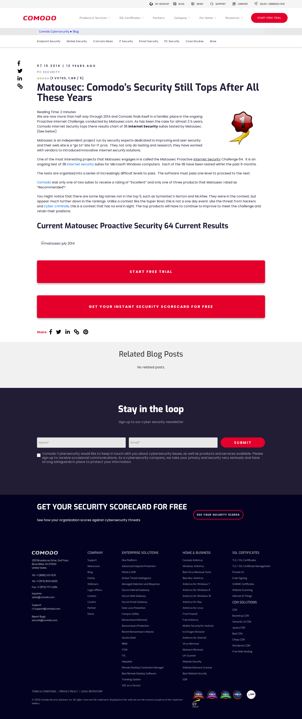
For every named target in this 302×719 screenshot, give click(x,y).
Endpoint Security (49, 41)
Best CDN (237, 633)
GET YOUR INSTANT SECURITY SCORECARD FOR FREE (151, 306)
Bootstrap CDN (240, 615)
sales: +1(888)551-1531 (272, 4)
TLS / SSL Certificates (244, 560)
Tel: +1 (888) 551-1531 (44, 575)
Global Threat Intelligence (136, 578)
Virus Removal (191, 643)
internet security (80, 164)
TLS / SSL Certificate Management (251, 566)
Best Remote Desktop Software (139, 673)
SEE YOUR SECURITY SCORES (218, 514)
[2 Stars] (40, 78)
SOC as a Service (131, 685)
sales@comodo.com (43, 597)
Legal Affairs (95, 590)
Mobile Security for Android (198, 625)
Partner (92, 608)
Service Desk (129, 637)
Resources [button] (232, 18)
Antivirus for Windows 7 (196, 584)
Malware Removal (193, 649)
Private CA (238, 572)
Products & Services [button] (93, 18)
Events (91, 578)
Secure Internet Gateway (135, 590)
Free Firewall (190, 614)
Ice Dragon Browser (194, 631)
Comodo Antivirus (193, 560)
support (221, 4)
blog (181, 4)
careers (243, 4)
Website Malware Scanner (197, 667)
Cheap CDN (238, 639)
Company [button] (181, 18)
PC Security (172, 41)
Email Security (148, 41)
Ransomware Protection (135, 625)
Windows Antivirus (193, 566)
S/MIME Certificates (243, 584)
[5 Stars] (48, 78)
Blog (90, 572)
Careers (92, 602)
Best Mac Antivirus (193, 578)
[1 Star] (38, 78)
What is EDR (129, 572)
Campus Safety (130, 614)
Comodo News (103, 41)
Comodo (44, 182)
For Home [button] (206, 18)
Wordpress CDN (241, 645)
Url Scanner (189, 655)
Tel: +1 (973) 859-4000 (45, 581)
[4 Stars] (45, 78)
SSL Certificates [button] (130, 18)
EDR (185, 679)
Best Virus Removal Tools (197, 572)
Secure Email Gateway (134, 602)
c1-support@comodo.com (46, 608)
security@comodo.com (44, 620)
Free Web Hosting (242, 651)
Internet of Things (242, 596)
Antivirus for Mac (192, 602)
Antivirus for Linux (193, 608)
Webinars (93, 584)
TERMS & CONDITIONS (44, 691)
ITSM (124, 649)
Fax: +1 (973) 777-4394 (44, 587)
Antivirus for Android (194, 637)
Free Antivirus (190, 620)
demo (200, 4)
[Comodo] (40, 18)
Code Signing (239, 578)
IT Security (126, 41)
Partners (159, 18)
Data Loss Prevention (133, 608)
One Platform (129, 560)
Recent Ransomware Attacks (138, 631)
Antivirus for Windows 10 (197, 596)
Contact (92, 596)
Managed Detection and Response (141, 584)
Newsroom (94, 566)
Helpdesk (127, 661)
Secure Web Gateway (134, 596)
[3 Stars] (43, 78)
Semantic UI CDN (241, 621)
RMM (124, 643)
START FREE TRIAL (269, 18)
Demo (91, 614)
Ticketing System (131, 679)
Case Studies (195, 41)
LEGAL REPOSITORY (92, 691)
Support (92, 560)
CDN (234, 609)
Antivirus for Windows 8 (196, 590)
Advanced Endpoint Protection (139, 566)
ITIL (124, 655)
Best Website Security (195, 673)
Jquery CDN (238, 627)
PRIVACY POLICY (69, 691)
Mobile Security (77, 41)
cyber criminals (56, 206)
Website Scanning (242, 590)
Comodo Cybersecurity (54, 32)
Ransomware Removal (134, 620)
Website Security (192, 661)
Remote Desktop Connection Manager (143, 667)
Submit (243, 442)
